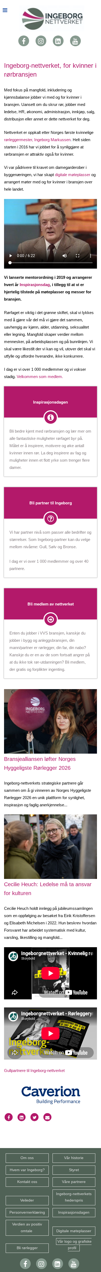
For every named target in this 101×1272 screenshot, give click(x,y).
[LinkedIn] (58, 40)
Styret (74, 1170)
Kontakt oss (27, 1182)
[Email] (47, 1117)
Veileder (27, 1200)
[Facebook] (24, 40)
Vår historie (73, 1158)
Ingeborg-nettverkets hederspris (74, 1197)
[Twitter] (34, 1117)
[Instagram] (41, 40)
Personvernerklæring (27, 1212)
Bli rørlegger (27, 1248)
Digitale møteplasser (73, 1231)
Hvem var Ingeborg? (27, 1170)
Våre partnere (74, 1182)
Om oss (27, 1158)
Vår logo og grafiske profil (74, 1244)
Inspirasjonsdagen (73, 1212)
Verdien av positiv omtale (27, 1227)
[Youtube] (75, 40)
